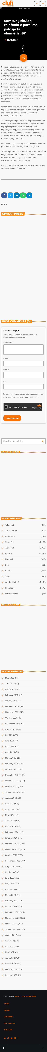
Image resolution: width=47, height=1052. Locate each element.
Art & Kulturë (11, 531)
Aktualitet (9, 548)
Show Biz (9, 542)
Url (5, 381)
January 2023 (11, 906)
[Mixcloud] (11, 1038)
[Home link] (7, 3)
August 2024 (11, 798)
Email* (6, 370)
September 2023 (12, 861)
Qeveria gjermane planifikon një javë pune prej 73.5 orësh (28, 483)
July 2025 (9, 735)
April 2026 (10, 683)
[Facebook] (18, 1038)
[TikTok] (8, 1038)
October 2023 (11, 855)
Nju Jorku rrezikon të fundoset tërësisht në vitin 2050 (28, 659)
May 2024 (9, 815)
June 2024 (9, 809)
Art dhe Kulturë (12, 582)
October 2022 (11, 924)
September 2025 (12, 724)
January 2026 (11, 701)
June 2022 (9, 946)
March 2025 (10, 758)
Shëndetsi (9, 588)
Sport (7, 576)
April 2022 (10, 958)
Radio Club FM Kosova (25, 996)
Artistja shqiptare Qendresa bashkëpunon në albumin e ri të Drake (28, 472)
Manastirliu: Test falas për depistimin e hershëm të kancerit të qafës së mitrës (26, 625)
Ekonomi (9, 559)
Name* (6, 358)
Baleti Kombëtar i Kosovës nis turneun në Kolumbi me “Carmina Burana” (27, 460)
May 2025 (9, 746)
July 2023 (9, 872)
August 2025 (11, 729)
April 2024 (10, 821)
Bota (7, 565)
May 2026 (9, 678)
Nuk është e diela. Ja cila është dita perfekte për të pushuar (28, 636)
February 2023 (11, 901)
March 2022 (10, 963)
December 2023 (12, 843)
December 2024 (12, 775)
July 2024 (9, 804)
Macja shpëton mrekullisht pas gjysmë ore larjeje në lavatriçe (28, 647)
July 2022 (9, 941)
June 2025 (9, 741)
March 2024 (10, 826)
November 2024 (12, 781)
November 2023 (12, 849)
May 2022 (9, 952)
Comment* (8, 342)
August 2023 (11, 866)
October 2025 (11, 718)
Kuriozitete (9, 536)
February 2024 (11, 832)
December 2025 (12, 706)
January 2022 (11, 975)
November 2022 (12, 918)
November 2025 (12, 712)
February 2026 (11, 695)
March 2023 (10, 895)
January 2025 (11, 769)
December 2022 (12, 912)
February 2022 (11, 969)
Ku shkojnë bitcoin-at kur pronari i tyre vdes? (23, 305)
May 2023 (9, 883)
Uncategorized (11, 593)
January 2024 (11, 838)
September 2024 (12, 792)
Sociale (8, 570)
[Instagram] (15, 1038)
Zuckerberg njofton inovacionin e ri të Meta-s (23, 257)
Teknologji (9, 251)
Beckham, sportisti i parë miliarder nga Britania (25, 505)
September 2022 (12, 929)
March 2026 (10, 689)
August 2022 (11, 935)
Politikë (8, 553)
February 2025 (11, 763)
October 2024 (11, 786)
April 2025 (10, 752)
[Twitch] (5, 1038)
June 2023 (9, 878)
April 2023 (10, 889)
